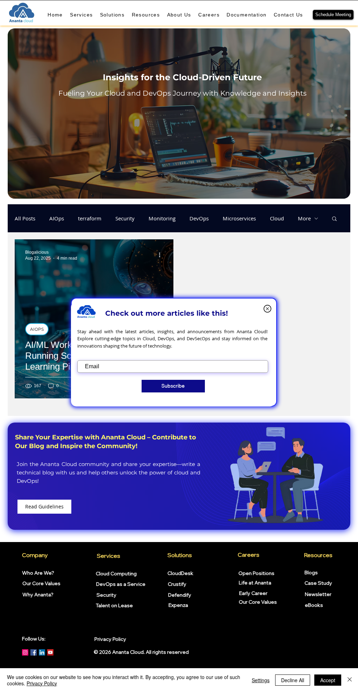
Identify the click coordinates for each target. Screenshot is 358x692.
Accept (327, 680)
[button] (267, 308)
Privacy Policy (42, 683)
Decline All (292, 680)
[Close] (349, 680)
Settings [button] (261, 680)
